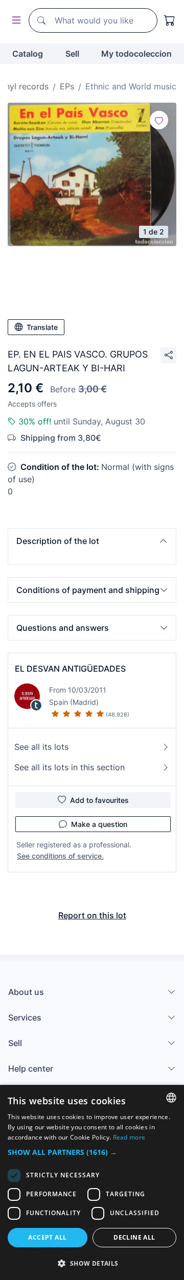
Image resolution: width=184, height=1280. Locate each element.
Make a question (99, 824)
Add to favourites (99, 800)
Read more (129, 1137)
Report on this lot (92, 915)
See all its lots (41, 747)
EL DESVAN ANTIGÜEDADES (70, 668)
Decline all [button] (134, 1237)
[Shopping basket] (170, 20)
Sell (72, 54)
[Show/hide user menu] (14, 21)
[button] (92, 541)
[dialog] (92, 1182)
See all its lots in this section (69, 767)
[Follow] (159, 120)
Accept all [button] (47, 1237)
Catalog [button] (27, 54)
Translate (42, 327)
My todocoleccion (136, 54)
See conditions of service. (60, 855)
